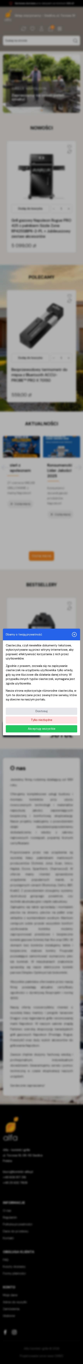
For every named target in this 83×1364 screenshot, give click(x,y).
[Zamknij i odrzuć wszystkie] (74, 634)
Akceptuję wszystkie (41, 729)
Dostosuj (41, 711)
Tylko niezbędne (41, 720)
